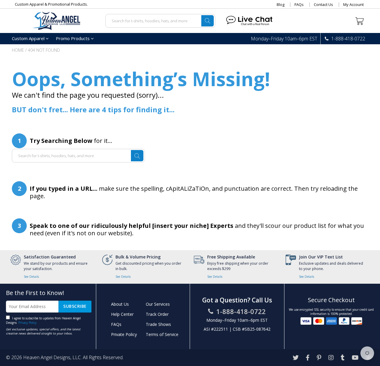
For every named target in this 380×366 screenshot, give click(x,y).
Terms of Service (162, 334)
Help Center (122, 314)
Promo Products (73, 38)
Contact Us (323, 5)
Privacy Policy (27, 323)
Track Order (157, 314)
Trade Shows (158, 324)
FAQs (299, 5)
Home (18, 50)
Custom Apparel (29, 38)
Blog (280, 5)
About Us (120, 304)
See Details (31, 276)
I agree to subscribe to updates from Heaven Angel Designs (43, 320)
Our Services (158, 304)
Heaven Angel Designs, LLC (52, 357)
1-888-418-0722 (347, 38)
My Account (353, 5)
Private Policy (124, 334)
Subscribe (75, 306)
